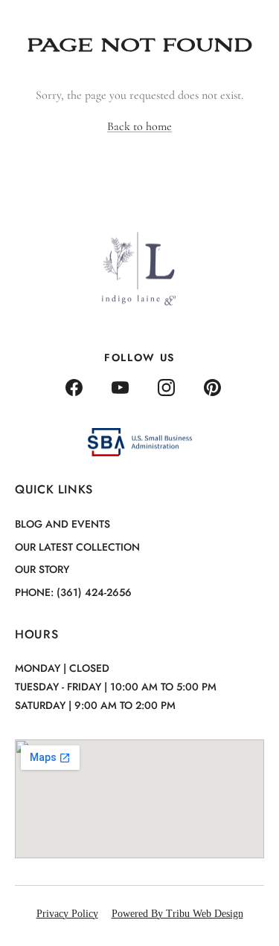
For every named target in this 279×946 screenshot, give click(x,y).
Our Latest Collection (77, 547)
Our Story (42, 569)
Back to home (139, 126)
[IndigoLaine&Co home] (57, 23)
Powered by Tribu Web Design (177, 913)
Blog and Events (62, 523)
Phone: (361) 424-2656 (73, 592)
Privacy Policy (67, 913)
